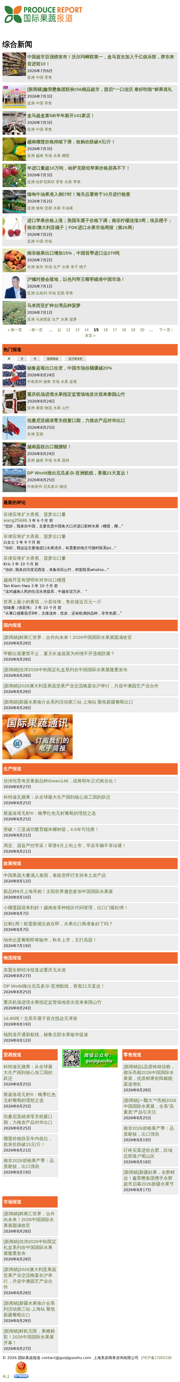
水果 (57, 156)
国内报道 (12, 625)
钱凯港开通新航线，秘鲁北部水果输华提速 (46, 1034)
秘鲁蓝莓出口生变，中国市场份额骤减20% (69, 368)
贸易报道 (12, 1054)
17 (115, 330)
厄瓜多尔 (50, 487)
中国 (39, 77)
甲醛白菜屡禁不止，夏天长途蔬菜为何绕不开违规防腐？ (59, 653)
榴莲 (65, 156)
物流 (48, 408)
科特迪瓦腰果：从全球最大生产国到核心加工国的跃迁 (57, 797)
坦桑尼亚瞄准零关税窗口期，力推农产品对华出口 (76, 420)
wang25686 (15, 520)
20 (142, 330)
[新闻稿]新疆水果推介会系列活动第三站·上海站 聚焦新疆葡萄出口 (68, 702)
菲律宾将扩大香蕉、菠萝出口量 (35, 514)
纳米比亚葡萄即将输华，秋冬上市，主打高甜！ (50, 939)
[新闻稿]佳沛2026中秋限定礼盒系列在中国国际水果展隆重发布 (66, 669)
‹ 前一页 (36, 330)
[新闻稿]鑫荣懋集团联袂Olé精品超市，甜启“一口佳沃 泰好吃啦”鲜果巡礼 (99, 89)
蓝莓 (73, 382)
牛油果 (67, 208)
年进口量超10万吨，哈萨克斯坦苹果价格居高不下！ (78, 168)
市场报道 (12, 1201)
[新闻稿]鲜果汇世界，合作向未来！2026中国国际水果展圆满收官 (68, 637)
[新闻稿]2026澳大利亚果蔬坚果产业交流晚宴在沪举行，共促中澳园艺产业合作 (81, 685)
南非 (39, 267)
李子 (74, 267)
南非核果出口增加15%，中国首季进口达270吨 (73, 253)
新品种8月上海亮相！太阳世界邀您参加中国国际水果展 (58, 891)
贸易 (48, 208)
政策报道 (12, 863)
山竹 (65, 408)
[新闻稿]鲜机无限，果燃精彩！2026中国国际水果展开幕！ (29, 1337)
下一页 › (165, 330)
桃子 (83, 267)
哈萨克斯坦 (45, 182)
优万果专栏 (75, 358)
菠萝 (73, 319)
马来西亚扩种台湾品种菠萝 (54, 305)
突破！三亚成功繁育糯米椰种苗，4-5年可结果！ (51, 829)
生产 (57, 267)
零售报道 (132, 1054)
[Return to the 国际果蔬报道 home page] (47, 24)
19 (133, 330)
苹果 (77, 182)
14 (86, 330)
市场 (48, 156)
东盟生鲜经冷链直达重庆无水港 (35, 969)
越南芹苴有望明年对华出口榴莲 (35, 580)
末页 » (90, 335)
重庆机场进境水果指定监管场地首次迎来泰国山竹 (76, 394)
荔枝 (65, 460)
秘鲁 (47, 382)
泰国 (39, 408)
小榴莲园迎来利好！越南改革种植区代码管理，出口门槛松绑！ (66, 907)
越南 (39, 156)
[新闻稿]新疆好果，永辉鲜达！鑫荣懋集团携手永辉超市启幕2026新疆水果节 (149, 1178)
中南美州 (34, 382)
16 (106, 330)
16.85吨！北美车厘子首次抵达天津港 (40, 1018)
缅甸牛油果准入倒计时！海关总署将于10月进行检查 (78, 194)
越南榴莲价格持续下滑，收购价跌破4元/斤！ (71, 141)
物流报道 (12, 957)
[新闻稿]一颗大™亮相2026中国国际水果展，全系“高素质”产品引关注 (150, 1106)
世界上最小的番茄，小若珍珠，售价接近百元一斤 (52, 601)
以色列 (41, 293)
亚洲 (31, 77)
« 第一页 (15, 330)
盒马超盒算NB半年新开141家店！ (61, 115)
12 (68, 330)
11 (59, 330)
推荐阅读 (52, 358)
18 (124, 330)
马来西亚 (43, 319)
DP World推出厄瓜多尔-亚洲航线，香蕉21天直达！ (78, 473)
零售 (48, 77)
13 (77, 330)
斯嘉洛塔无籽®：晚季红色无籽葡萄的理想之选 (50, 813)
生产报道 (12, 768)
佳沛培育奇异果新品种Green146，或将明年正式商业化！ (60, 780)
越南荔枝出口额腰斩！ (49, 446)
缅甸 (39, 208)
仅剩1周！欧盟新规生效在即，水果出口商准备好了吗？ (58, 923)
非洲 (31, 267)
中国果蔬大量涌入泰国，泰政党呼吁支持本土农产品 (55, 875)
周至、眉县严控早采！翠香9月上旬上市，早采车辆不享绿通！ (65, 845)
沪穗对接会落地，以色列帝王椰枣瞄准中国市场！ (76, 279)
